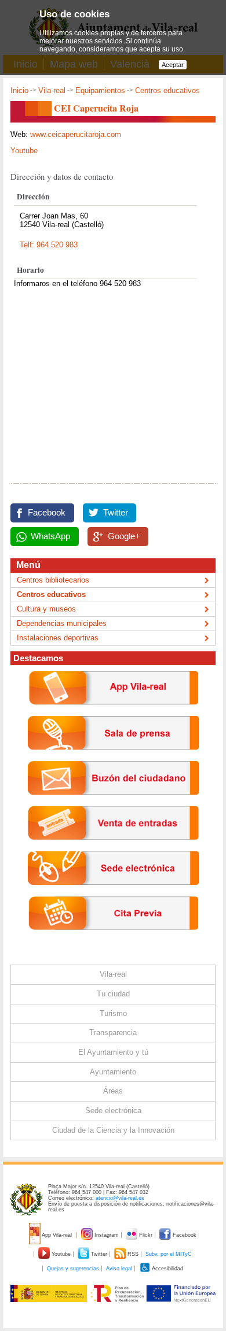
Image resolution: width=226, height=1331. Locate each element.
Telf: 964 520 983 (49, 244)
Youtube (24, 150)
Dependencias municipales (62, 623)
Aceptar (173, 64)
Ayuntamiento (113, 1071)
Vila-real (51, 90)
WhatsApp (50, 536)
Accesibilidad (167, 1268)
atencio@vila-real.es (120, 1198)
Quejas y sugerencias (73, 1268)
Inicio (19, 90)
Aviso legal (119, 1268)
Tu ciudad (113, 993)
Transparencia (113, 1032)
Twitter (115, 512)
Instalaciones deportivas (58, 637)
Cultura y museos (46, 609)
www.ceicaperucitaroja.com (75, 134)
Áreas (113, 1091)
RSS (133, 1254)
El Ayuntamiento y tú (113, 1052)
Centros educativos (167, 90)
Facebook (46, 512)
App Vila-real (57, 1235)
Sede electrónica (113, 1110)
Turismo (113, 1013)
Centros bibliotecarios (53, 580)
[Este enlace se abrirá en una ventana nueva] (113, 893)
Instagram (107, 1235)
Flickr (145, 1235)
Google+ (124, 536)
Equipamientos (100, 90)
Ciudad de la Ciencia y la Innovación (113, 1130)
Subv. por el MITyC (168, 1254)
